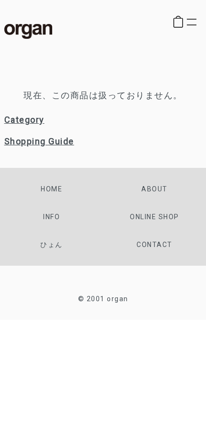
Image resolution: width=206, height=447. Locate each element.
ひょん (51, 244)
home (51, 189)
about (154, 189)
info (51, 217)
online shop (154, 217)
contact (154, 244)
